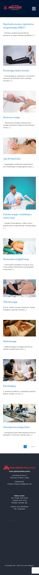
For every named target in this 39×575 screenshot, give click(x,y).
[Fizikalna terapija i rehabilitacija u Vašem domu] (19, 193)
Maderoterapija (9, 341)
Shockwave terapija (11, 117)
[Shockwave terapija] (19, 102)
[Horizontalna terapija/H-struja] (19, 246)
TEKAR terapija (10, 302)
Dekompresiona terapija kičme (16, 427)
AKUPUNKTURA (11, 158)
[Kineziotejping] (19, 370)
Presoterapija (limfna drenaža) (16, 70)
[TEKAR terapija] (19, 288)
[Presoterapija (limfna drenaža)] (19, 55)
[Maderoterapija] (19, 328)
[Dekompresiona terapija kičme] (19, 413)
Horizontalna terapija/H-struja (16, 259)
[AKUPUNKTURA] (19, 146)
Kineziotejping (9, 385)
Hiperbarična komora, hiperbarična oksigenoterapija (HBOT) (18, 25)
